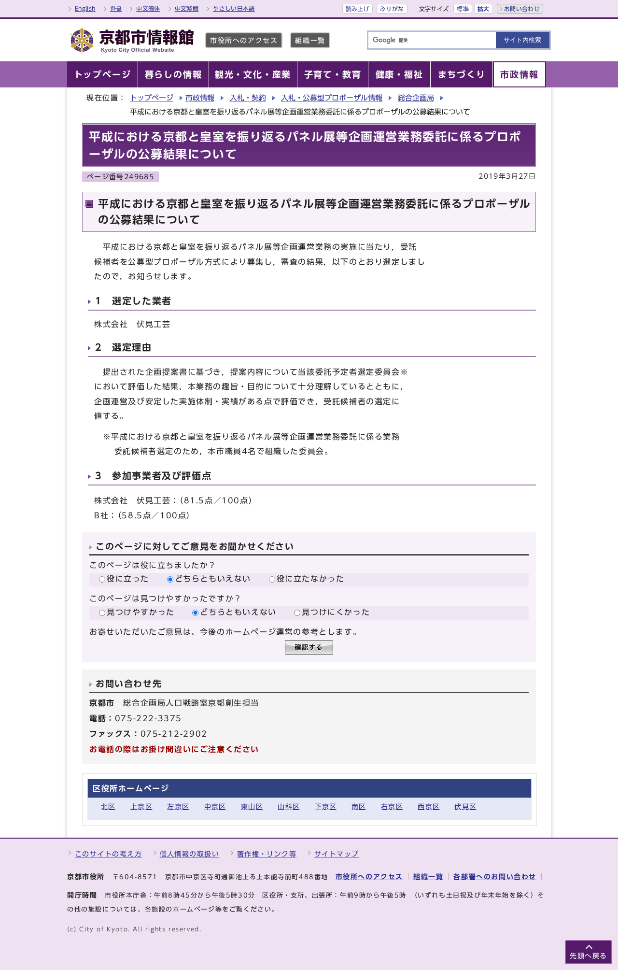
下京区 (326, 806)
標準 (463, 9)
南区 (358, 806)
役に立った (128, 579)
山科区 (289, 806)
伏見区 (465, 806)
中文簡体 (148, 8)
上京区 (141, 806)
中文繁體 (186, 8)
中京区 (215, 806)
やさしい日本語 (234, 8)
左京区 (178, 806)
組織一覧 (310, 40)
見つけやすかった (141, 612)
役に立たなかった (311, 579)
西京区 (429, 806)
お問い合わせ (522, 9)
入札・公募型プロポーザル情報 (331, 97)
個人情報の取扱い (190, 853)
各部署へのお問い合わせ (494, 876)
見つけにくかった (336, 612)
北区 (108, 806)
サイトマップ (336, 853)
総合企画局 (416, 97)
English (85, 8)
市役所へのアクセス (244, 40)
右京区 (392, 806)
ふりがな (392, 9)
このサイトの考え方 (108, 853)
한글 (116, 8)
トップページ (151, 97)
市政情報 (199, 97)
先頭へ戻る (588, 955)
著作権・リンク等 (267, 853)
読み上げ (357, 9)
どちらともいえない (213, 579)
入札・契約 (248, 97)
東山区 (252, 806)
